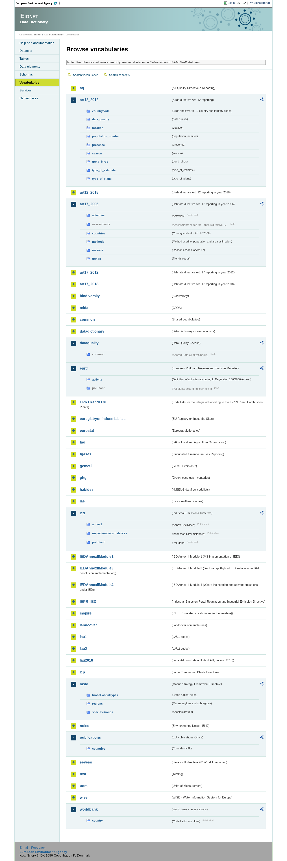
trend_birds (100, 161)
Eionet (37, 34)
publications (90, 737)
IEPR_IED (88, 602)
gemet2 (86, 466)
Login (231, 3)
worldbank (89, 809)
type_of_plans (101, 178)
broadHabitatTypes (105, 695)
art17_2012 (89, 272)
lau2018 (86, 660)
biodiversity (90, 296)
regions (97, 703)
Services (26, 90)
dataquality (89, 343)
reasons (97, 250)
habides (86, 489)
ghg (83, 478)
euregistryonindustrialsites (103, 419)
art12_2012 (89, 100)
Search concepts (119, 75)
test (83, 774)
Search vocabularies (85, 75)
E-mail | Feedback (32, 847)
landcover (88, 625)
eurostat (87, 431)
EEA (38, 3)
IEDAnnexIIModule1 (96, 556)
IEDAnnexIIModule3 (96, 568)
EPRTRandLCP (93, 402)
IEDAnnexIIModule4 (96, 585)
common (87, 319)
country (97, 820)
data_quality (100, 119)
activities (98, 215)
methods (98, 241)
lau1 (83, 637)
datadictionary (92, 331)
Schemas (26, 74)
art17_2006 (89, 204)
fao (82, 442)
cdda (84, 308)
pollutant (98, 542)
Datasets (26, 50)
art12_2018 (89, 192)
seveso (86, 762)
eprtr (84, 368)
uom (83, 786)
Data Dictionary (53, 34)
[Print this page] (239, 3)
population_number (106, 136)
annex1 (97, 524)
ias (82, 501)
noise (84, 726)
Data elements (30, 66)
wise (83, 797)
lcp (82, 672)
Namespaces (29, 98)
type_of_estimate (103, 170)
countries (98, 233)
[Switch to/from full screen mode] (245, 3)
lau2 (83, 649)
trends (96, 258)
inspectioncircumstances (109, 533)
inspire (85, 613)
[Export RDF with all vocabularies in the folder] (261, 100)
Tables (24, 58)
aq (82, 88)
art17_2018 (89, 284)
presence (98, 145)
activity (97, 379)
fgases (85, 454)
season (97, 153)
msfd (84, 684)
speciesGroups (102, 712)
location (97, 128)
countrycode (100, 111)
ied (82, 513)
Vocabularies (29, 82)
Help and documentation (37, 43)
